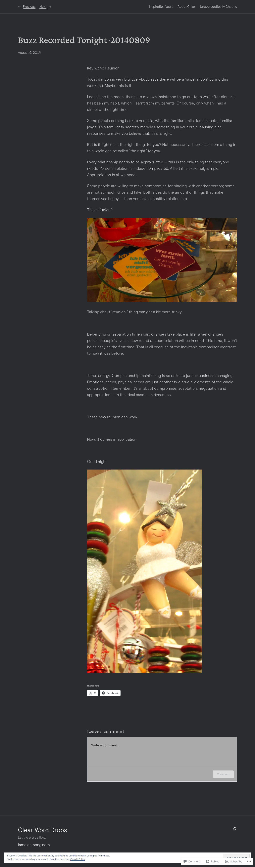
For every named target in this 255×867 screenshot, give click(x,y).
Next (42, 7)
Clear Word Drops (42, 830)
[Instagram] (234, 828)
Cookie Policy (77, 859)
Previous (29, 7)
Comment (223, 774)
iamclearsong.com (34, 844)
